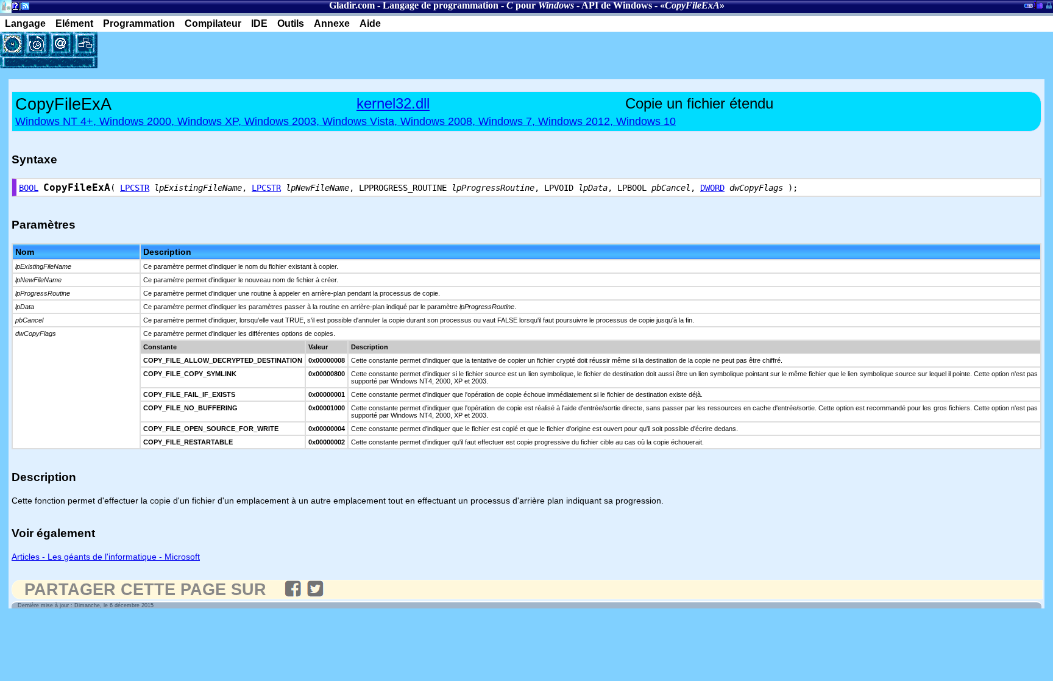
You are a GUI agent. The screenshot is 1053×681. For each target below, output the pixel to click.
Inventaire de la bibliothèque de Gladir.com (1038, 4)
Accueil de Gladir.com (6, 5)
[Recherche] (36, 44)
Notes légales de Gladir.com (13, 8)
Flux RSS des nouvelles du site (22, 8)
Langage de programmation (440, 5)
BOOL (28, 188)
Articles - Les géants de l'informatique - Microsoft (106, 557)
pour (540, 5)
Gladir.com (352, 5)
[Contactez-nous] (61, 44)
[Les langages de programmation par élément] (12, 44)
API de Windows (616, 5)
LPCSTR (134, 188)
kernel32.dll (393, 103)
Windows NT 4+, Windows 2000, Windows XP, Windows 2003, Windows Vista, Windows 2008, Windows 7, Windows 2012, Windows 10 (345, 121)
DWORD (712, 188)
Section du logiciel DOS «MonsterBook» (1029, 8)
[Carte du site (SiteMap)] (85, 44)
